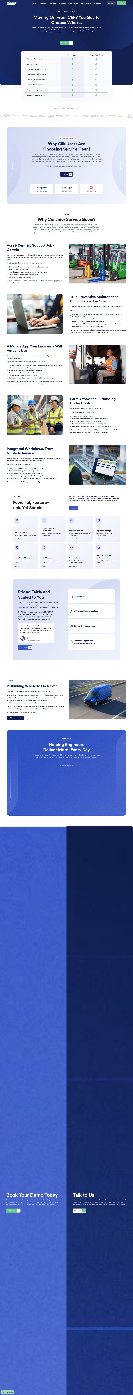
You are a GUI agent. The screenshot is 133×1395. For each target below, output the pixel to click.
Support (76, 3)
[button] (34, 3)
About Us (88, 3)
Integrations (62, 3)
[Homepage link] (12, 3)
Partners (70, 3)
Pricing (82, 3)
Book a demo (121, 3)
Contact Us (111, 3)
